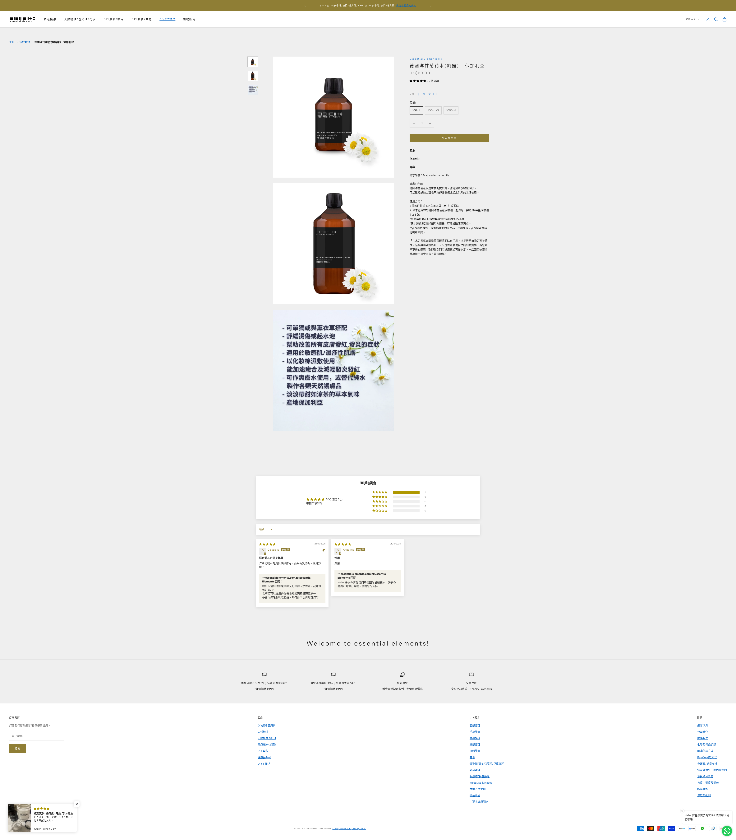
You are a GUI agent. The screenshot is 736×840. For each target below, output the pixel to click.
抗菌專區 (475, 795)
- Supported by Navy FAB (349, 828)
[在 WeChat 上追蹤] (51, 815)
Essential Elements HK (426, 58)
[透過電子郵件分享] (434, 94)
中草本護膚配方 (479, 801)
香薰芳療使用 (478, 789)
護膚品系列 (264, 757)
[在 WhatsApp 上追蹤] (41, 815)
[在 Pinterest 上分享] (429, 94)
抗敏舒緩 (24, 42)
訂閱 (18, 748)
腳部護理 (475, 744)
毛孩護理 (475, 770)
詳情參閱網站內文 (406, 5)
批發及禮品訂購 (706, 744)
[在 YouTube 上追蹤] (31, 815)
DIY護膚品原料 (267, 725)
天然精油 (263, 732)
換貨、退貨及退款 (708, 782)
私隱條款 (702, 789)
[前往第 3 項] (252, 89)
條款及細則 (704, 795)
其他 (472, 757)
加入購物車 (449, 137)
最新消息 (702, 725)
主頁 (12, 42)
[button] (418, 81)
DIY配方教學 (167, 19)
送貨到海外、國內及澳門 (712, 770)
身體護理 (475, 751)
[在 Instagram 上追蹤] (21, 815)
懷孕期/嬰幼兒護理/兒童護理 (487, 763)
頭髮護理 (475, 738)
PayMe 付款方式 (707, 757)
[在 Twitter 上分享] (424, 94)
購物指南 (189, 19)
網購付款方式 (705, 751)
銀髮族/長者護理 (480, 776)
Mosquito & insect (481, 782)
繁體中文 (691, 19)
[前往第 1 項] (252, 62)
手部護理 (475, 732)
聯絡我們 (702, 738)
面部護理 (475, 725)
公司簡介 (702, 732)
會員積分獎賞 (705, 776)
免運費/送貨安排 (707, 763)
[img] (267, 544)
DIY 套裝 (263, 751)
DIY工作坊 (264, 763)
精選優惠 (50, 19)
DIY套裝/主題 (141, 19)
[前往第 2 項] (252, 75)
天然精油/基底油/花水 (80, 19)
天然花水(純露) (267, 744)
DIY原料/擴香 (114, 19)
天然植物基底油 (267, 738)
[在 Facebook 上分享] (418, 94)
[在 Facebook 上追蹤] (11, 815)
